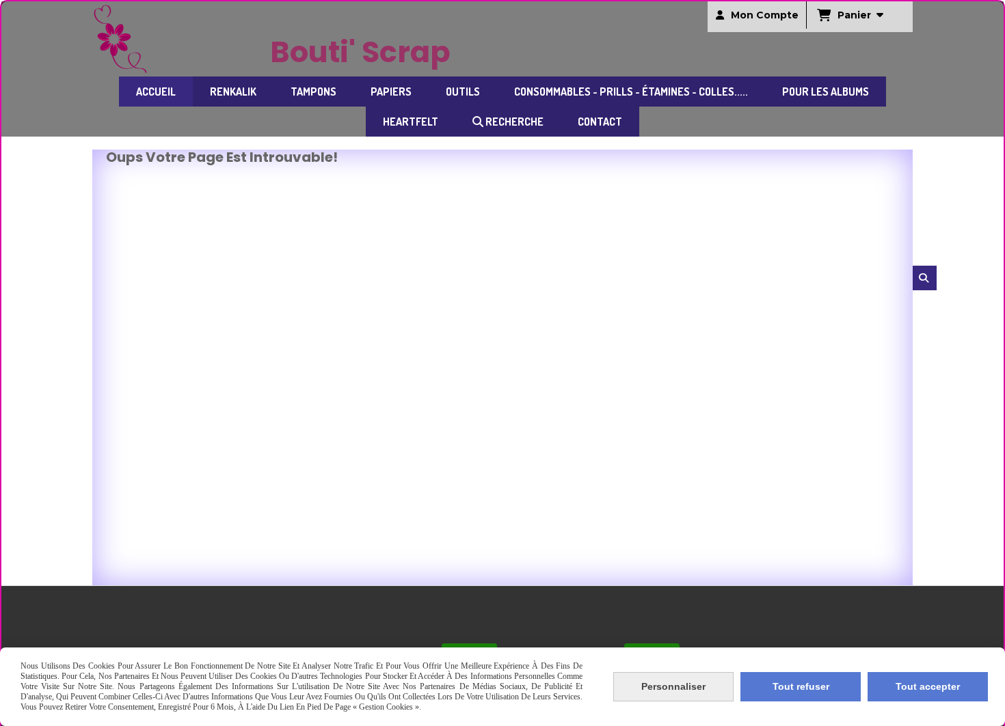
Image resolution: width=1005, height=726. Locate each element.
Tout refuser (801, 686)
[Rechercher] (925, 278)
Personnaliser (673, 686)
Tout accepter (928, 686)
